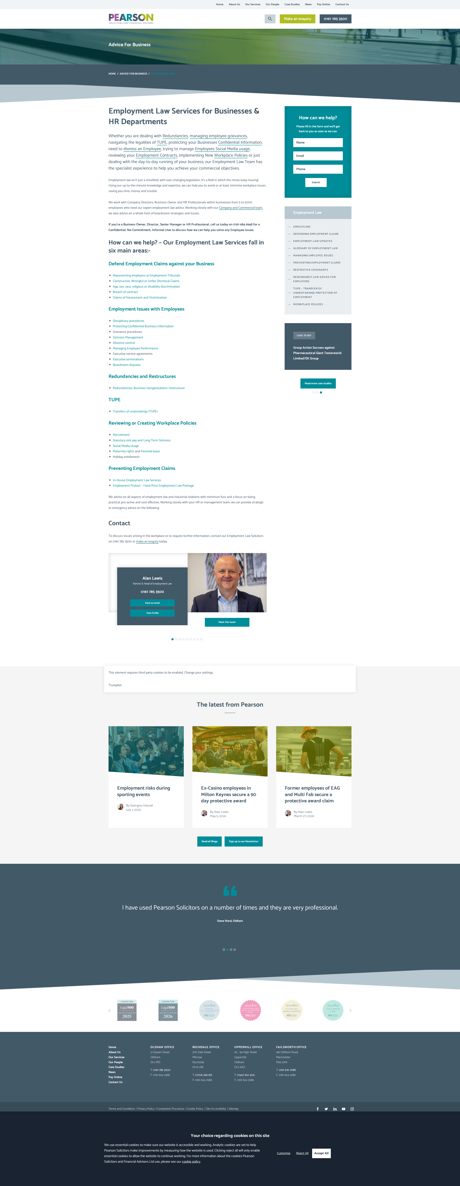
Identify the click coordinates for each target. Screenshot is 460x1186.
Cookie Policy (195, 1108)
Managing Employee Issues (313, 255)
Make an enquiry (297, 19)
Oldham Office (162, 1047)
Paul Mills (152, 578)
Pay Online (323, 4)
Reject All (302, 1153)
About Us (234, 4)
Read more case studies (318, 383)
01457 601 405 (246, 1075)
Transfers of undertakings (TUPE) (135, 411)
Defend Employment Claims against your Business (161, 264)
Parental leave (150, 451)
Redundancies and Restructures (142, 377)
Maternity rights (123, 451)
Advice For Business (133, 74)
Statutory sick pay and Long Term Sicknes (141, 440)
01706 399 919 (203, 1075)
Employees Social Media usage (222, 148)
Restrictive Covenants (310, 270)
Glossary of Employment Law (315, 248)
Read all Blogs (209, 841)
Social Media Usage (126, 446)
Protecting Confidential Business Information (143, 326)
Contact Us (342, 4)
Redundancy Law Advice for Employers (314, 279)
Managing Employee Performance (135, 348)
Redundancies (175, 136)
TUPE (162, 142)
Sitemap (233, 1108)
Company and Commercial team (240, 208)
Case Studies (292, 4)
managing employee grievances (218, 136)
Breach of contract (125, 292)
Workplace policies (308, 304)
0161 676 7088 (287, 1070)
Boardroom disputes (127, 365)
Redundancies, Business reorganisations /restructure (149, 388)
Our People (272, 4)
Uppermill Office (248, 1047)
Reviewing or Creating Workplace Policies (152, 423)
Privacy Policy (146, 1108)
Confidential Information (240, 142)
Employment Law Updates (312, 241)
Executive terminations (128, 359)
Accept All (321, 1153)
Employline (301, 227)
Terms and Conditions (122, 1108)
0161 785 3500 (335, 19)
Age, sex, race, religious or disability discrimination (146, 286)
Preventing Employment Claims (142, 468)
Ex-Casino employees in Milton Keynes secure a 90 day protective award (317, 353)
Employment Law (307, 213)
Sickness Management (128, 337)
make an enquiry (147, 541)
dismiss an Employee (142, 148)
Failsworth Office (291, 1047)
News (308, 4)
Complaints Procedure (170, 1108)
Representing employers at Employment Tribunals (146, 275)
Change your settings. (198, 672)
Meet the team (227, 622)
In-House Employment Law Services (137, 480)
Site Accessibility (216, 1108)
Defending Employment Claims (316, 234)
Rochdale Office (206, 1047)
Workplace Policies (231, 155)
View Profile (152, 613)
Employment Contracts (156, 155)
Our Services (252, 4)
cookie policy (191, 1161)
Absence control (124, 343)
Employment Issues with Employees (146, 309)
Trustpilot (115, 685)
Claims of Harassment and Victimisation (140, 297)
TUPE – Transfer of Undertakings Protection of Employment (315, 292)
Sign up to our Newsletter (243, 841)
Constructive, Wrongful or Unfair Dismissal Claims (146, 281)
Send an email (152, 603)
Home (219, 4)
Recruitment (121, 435)
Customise (283, 1153)
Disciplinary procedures (128, 321)
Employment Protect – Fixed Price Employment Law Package (153, 485)
